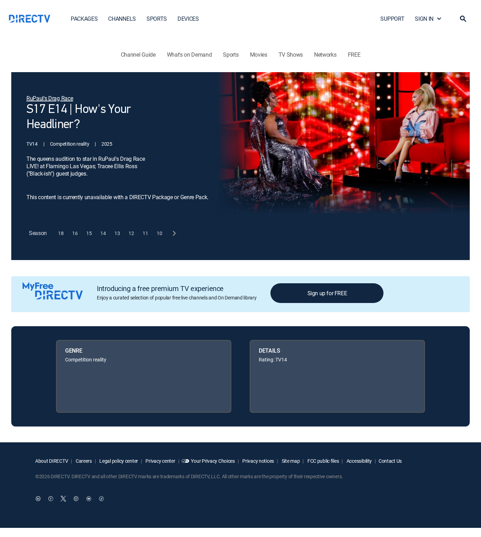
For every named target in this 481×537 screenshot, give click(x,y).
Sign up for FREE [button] (327, 293)
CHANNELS (122, 19)
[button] (463, 18)
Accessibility (358, 460)
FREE (354, 54)
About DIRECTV (51, 460)
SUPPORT (392, 19)
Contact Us (390, 460)
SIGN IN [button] (424, 19)
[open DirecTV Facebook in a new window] (51, 498)
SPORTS (156, 19)
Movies (258, 54)
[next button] (174, 233)
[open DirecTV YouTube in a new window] (89, 498)
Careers (83, 460)
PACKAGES (84, 19)
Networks (325, 54)
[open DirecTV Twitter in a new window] (63, 498)
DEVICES (188, 19)
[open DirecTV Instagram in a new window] (76, 498)
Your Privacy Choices (213, 460)
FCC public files (322, 460)
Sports (230, 54)
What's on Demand (189, 54)
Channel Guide (138, 54)
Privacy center (160, 460)
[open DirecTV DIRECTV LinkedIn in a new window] (38, 498)
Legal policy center (118, 460)
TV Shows (291, 54)
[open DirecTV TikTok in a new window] (101, 498)
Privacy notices (258, 460)
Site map (290, 460)
